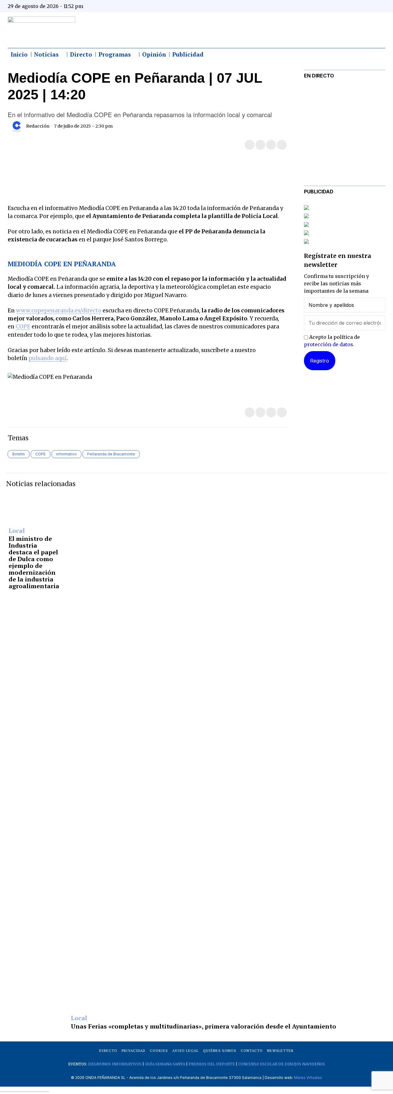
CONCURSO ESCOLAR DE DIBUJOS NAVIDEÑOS (281, 1064)
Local (17, 531)
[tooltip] (320, 6)
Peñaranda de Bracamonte (111, 454)
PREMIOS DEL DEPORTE (212, 1064)
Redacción (37, 126)
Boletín (18, 454)
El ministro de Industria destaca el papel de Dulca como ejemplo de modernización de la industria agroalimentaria (34, 562)
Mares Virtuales (308, 1077)
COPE (23, 326)
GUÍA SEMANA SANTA (165, 1064)
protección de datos (328, 344)
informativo (66, 454)
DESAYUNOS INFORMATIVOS (115, 1064)
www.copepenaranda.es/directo (58, 310)
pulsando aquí (48, 358)
